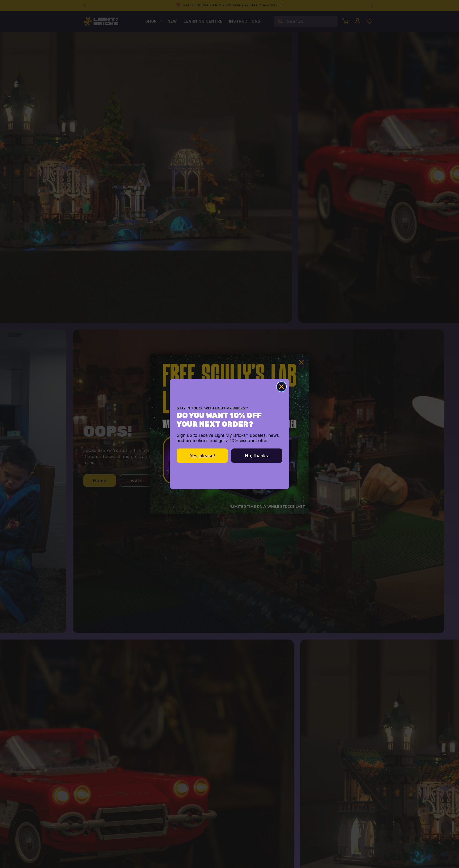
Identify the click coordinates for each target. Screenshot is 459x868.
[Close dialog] (281, 386)
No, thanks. (257, 455)
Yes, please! (202, 455)
